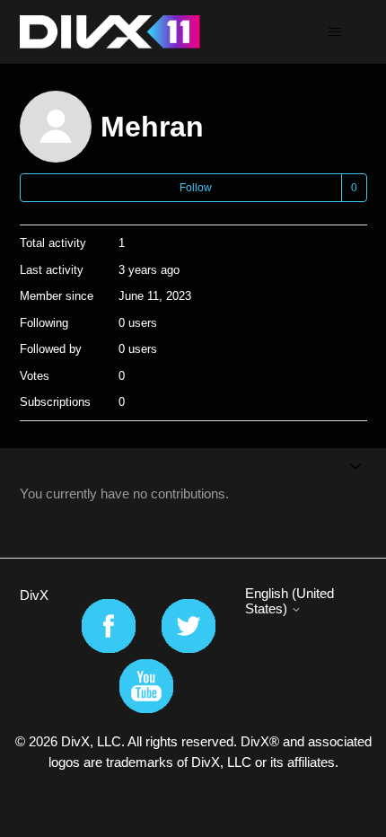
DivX (34, 595)
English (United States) (289, 601)
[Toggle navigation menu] (335, 32)
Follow (196, 187)
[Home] (110, 31)
